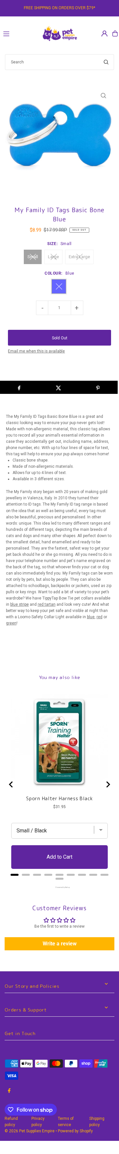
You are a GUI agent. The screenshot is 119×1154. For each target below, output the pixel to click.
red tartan (47, 604)
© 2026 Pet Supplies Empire (30, 1131)
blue (91, 617)
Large (53, 256)
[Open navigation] (19, 33)
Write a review (60, 943)
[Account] (104, 33)
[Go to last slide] (11, 784)
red (99, 617)
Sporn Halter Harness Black (59, 799)
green (11, 623)
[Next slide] (107, 784)
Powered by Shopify (75, 1131)
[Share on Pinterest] (98, 387)
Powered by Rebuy (59, 887)
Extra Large (79, 256)
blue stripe (19, 604)
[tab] (15, 875)
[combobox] (59, 62)
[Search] (106, 62)
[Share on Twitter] (58, 387)
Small (32, 256)
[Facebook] (9, 1091)
